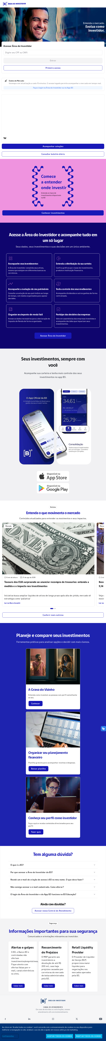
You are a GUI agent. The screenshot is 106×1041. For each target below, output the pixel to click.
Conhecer (35, 703)
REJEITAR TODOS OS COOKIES (88, 1036)
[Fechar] (102, 1027)
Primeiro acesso (53, 68)
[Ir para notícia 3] (55, 608)
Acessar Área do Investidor (53, 335)
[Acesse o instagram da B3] (53, 1018)
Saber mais (18, 986)
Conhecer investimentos (53, 213)
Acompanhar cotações (53, 146)
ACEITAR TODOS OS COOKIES (59, 1036)
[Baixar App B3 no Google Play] (53, 488)
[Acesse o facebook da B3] (5, 1018)
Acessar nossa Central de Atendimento (53, 910)
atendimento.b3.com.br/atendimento (53, 1012)
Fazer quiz (36, 832)
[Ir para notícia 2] (54, 608)
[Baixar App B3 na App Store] (53, 476)
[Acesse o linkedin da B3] (29, 1018)
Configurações (8, 1036)
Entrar (53, 60)
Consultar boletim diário (53, 154)
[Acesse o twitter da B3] (77, 1019)
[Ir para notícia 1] (51, 608)
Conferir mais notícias (53, 615)
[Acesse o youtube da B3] (100, 1018)
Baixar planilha (38, 768)
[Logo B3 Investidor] (14, 4)
